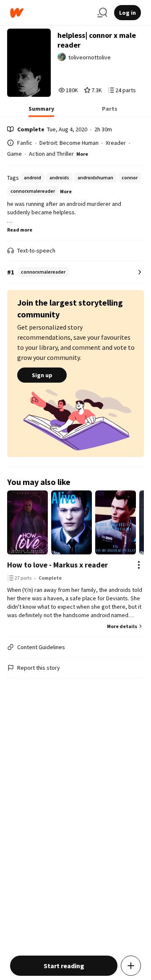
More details (122, 626)
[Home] (50, 13)
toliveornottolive (89, 57)
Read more (19, 229)
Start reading (64, 965)
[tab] (41, 111)
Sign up (42, 375)
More (82, 154)
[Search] (102, 13)
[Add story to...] (131, 966)
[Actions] (139, 564)
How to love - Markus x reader (57, 565)
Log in (127, 12)
